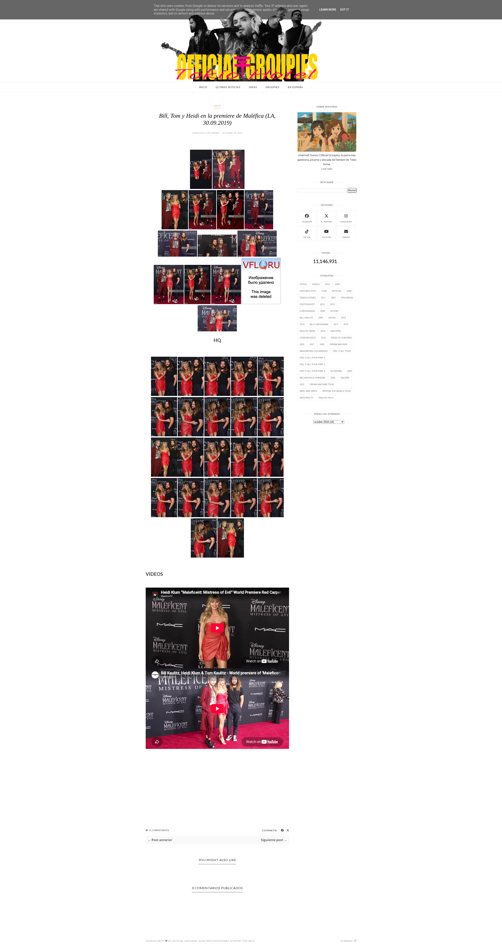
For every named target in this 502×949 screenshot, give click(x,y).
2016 (346, 324)
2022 (302, 384)
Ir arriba (347, 940)
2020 (302, 344)
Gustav (334, 310)
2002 (333, 377)
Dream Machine (338, 344)
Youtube (326, 237)
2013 (343, 317)
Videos (316, 284)
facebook (307, 222)
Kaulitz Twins (307, 330)
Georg (332, 317)
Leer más (326, 168)
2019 (217, 105)
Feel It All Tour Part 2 (312, 364)
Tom (324, 290)
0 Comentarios (159, 830)
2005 (320, 317)
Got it (344, 9)
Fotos (303, 284)
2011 (323, 297)
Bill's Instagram (319, 324)
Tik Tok (306, 237)
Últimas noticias (228, 87)
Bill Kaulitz (306, 317)
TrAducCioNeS (308, 297)
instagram (346, 222)
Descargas (347, 297)
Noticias (336, 290)
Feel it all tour (342, 350)
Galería (345, 377)
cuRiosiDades (307, 310)
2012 (322, 304)
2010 (327, 284)
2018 (323, 337)
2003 (322, 344)
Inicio (203, 87)
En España (295, 87)
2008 (349, 290)
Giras (253, 87)
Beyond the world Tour (337, 390)
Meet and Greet (308, 390)
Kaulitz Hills (326, 397)
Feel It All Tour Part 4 (312, 370)
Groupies (272, 87)
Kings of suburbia (341, 337)
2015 (332, 304)
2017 (336, 324)
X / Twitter (326, 222)
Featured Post (308, 290)
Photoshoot (307, 304)
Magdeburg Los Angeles (314, 350)
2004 (349, 370)
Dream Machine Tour (322, 384)
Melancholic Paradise (312, 377)
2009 (337, 284)
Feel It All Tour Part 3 (312, 357)
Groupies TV (306, 397)
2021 (312, 344)
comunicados (308, 337)
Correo (346, 237)
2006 (322, 310)
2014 (302, 324)
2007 (333, 297)
